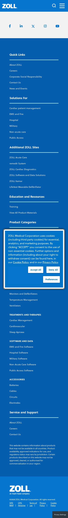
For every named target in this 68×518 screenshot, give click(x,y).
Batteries (14, 385)
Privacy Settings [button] (60, 514)
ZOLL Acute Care (18, 157)
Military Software (18, 358)
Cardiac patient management (24, 108)
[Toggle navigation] (62, 6)
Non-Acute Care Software (22, 364)
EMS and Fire (16, 114)
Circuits (13, 397)
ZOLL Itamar (15, 181)
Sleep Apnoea (16, 332)
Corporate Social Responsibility (25, 76)
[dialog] (34, 259)
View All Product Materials (23, 212)
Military (13, 125)
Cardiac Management (20, 320)
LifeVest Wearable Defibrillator (25, 187)
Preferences (51, 279)
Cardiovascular (17, 326)
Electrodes (14, 402)
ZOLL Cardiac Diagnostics (22, 169)
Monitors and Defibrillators (23, 293)
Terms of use (33, 504)
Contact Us (15, 82)
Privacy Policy (43, 504)
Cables (12, 391)
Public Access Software (21, 370)
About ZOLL (15, 64)
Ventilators (15, 305)
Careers (13, 70)
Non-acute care (17, 131)
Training (13, 206)
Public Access (16, 137)
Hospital (13, 120)
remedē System (17, 163)
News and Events (18, 88)
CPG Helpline (21, 504)
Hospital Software (18, 352)
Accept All (35, 269)
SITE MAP (11, 504)
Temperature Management (23, 299)
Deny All (53, 269)
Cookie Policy (54, 504)
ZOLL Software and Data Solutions (27, 175)
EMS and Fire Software (21, 346)
